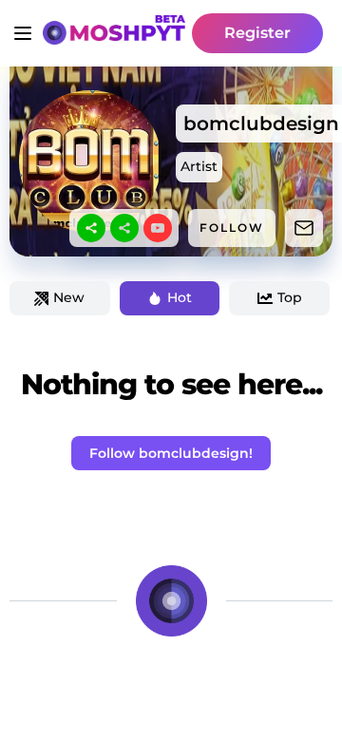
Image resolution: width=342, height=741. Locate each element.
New (69, 297)
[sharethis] (91, 228)
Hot (179, 297)
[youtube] (157, 228)
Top (289, 297)
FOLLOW (232, 227)
